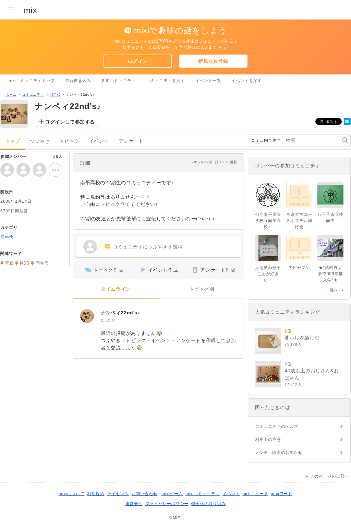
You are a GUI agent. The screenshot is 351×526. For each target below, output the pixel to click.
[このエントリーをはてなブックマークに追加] (347, 123)
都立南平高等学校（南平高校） (268, 220)
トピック (69, 141)
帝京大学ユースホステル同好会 (299, 220)
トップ (12, 141)
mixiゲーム (172, 493)
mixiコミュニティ (202, 493)
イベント (99, 141)
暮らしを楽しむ (302, 337)
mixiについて (71, 493)
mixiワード (281, 493)
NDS (24, 263)
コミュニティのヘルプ (276, 426)
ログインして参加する (70, 122)
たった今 (108, 320)
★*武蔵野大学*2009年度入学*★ (330, 273)
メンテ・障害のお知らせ (279, 452)
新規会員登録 (213, 61)
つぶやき (40, 141)
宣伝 (9, 263)
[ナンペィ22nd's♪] (87, 316)
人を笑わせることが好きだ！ (268, 273)
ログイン (137, 61)
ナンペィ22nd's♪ (120, 312)
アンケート (131, 141)
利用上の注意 (268, 439)
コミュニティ (33, 94)
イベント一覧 (208, 80)
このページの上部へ (329, 476)
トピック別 (201, 289)
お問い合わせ (145, 493)
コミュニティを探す (165, 80)
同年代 (55, 94)
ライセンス (118, 493)
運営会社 (133, 503)
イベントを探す (246, 80)
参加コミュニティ (118, 80)
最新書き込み (78, 80)
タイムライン (116, 289)
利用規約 (95, 493)
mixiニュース (255, 493)
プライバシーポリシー (167, 503)
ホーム (10, 94)
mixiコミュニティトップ (31, 80)
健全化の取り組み (208, 503)
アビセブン (299, 267)
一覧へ (331, 290)
